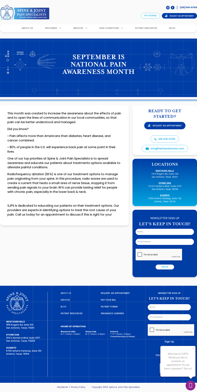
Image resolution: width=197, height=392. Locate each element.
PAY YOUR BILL (108, 300)
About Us (27, 28)
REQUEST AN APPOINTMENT (115, 293)
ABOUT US (66, 293)
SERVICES (65, 300)
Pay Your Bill (150, 15)
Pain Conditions (109, 28)
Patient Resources (146, 28)
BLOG (63, 307)
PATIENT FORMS (109, 307)
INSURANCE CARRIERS (112, 313)
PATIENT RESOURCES (71, 313)
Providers (51, 28)
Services (78, 28)
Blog (172, 28)
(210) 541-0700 (188, 7)
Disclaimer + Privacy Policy (71, 387)
